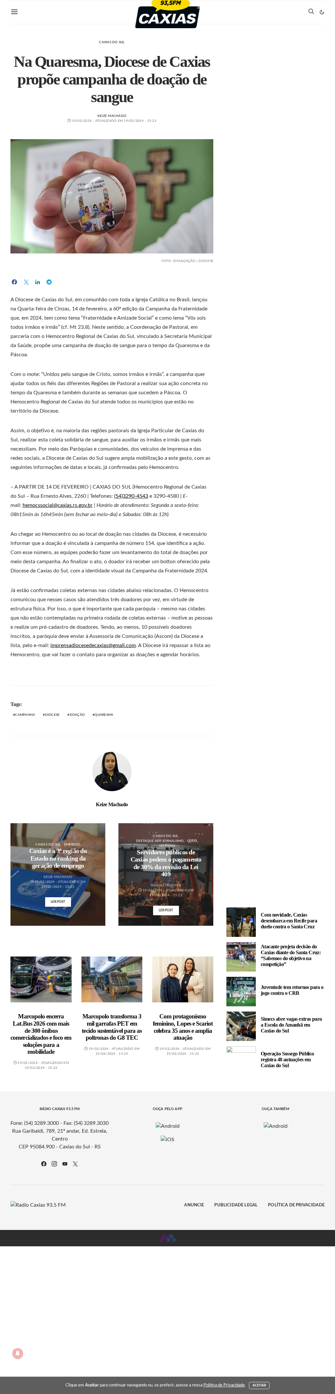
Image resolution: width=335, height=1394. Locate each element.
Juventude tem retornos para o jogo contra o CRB (292, 990)
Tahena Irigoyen (166, 885)
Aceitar (259, 1385)
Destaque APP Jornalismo (160, 841)
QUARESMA (104, 714)
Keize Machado (111, 116)
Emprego (72, 844)
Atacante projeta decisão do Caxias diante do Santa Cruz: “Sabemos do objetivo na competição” (291, 955)
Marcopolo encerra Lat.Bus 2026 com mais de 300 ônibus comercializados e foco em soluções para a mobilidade (40, 1034)
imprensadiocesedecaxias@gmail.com (93, 645)
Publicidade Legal (235, 1205)
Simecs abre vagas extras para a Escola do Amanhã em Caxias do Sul (291, 1024)
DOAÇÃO (77, 714)
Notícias (167, 845)
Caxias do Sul (111, 42)
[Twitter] (75, 1163)
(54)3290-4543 (131, 496)
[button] (322, 12)
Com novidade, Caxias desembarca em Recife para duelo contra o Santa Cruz (289, 920)
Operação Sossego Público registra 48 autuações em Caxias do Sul (287, 1059)
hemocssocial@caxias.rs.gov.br (58, 505)
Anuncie (194, 1205)
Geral (192, 841)
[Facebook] (43, 1163)
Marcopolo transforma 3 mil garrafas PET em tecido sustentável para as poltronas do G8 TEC (112, 1027)
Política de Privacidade (296, 1205)
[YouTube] (64, 1163)
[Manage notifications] (17, 1353)
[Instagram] (54, 1163)
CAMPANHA (25, 714)
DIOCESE (52, 714)
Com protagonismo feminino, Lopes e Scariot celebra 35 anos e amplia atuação (183, 1027)
